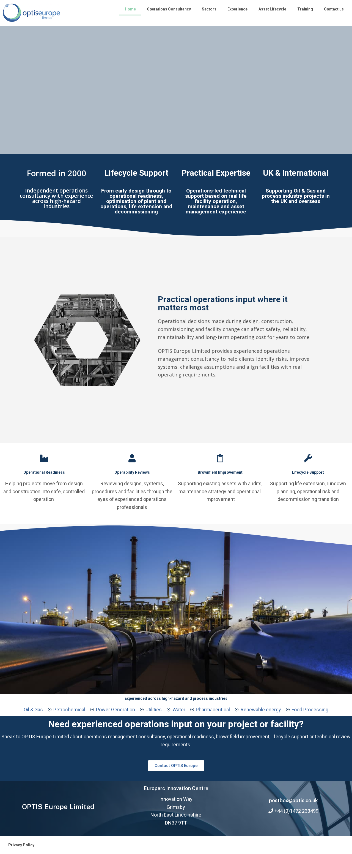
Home (130, 9)
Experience (237, 9)
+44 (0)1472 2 (289, 811)
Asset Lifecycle (272, 9)
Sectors (209, 9)
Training (305, 9)
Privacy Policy (21, 845)
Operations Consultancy (169, 9)
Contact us (334, 9)
